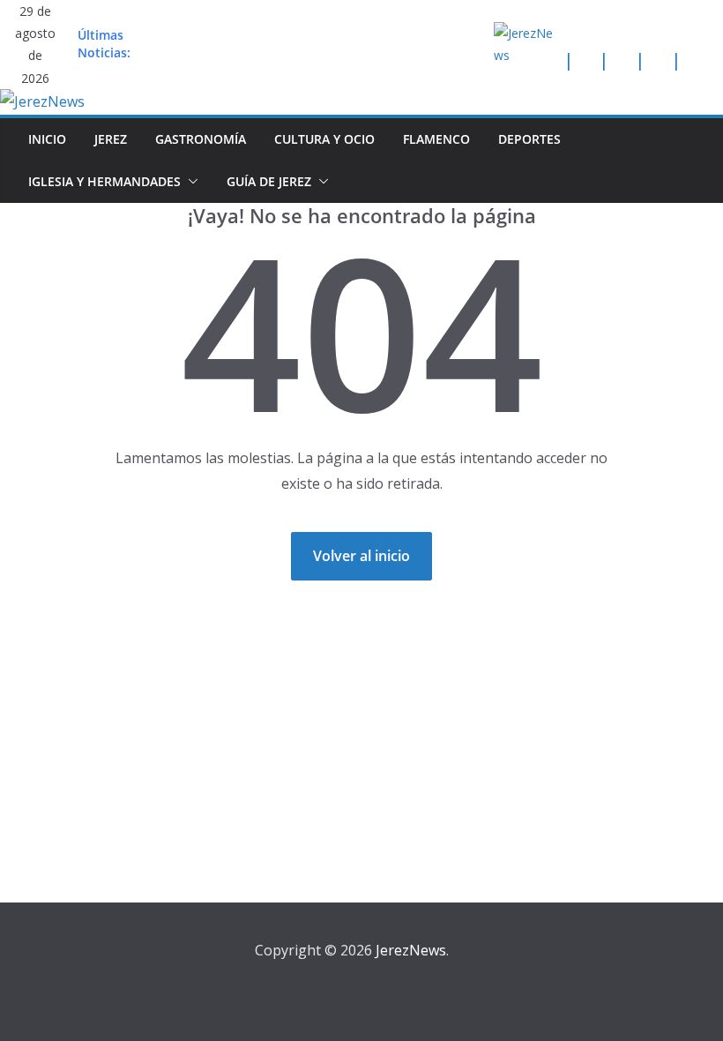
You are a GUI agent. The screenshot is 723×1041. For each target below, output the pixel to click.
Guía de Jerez (269, 181)
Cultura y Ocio (324, 139)
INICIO (47, 139)
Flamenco (436, 139)
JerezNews (411, 950)
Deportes (529, 139)
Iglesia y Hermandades (104, 181)
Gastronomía (200, 139)
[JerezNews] (42, 101)
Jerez (110, 139)
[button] (189, 181)
